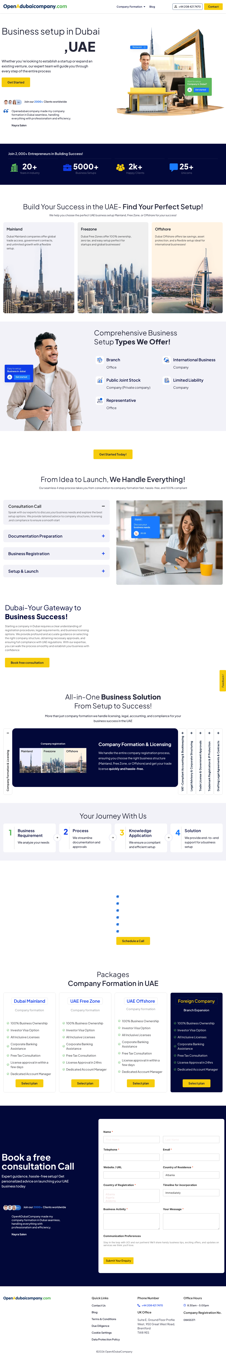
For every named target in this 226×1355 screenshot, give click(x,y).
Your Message (173, 1209)
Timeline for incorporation (180, 1185)
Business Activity (115, 1209)
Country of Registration (119, 1185)
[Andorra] (131, 1201)
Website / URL (112, 1167)
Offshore (163, 229)
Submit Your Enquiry (118, 1260)
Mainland (15, 229)
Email (167, 1149)
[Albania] (131, 1194)
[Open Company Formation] (144, 7)
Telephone (111, 1149)
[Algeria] (131, 1197)
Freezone (89, 229)
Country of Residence (178, 1167)
